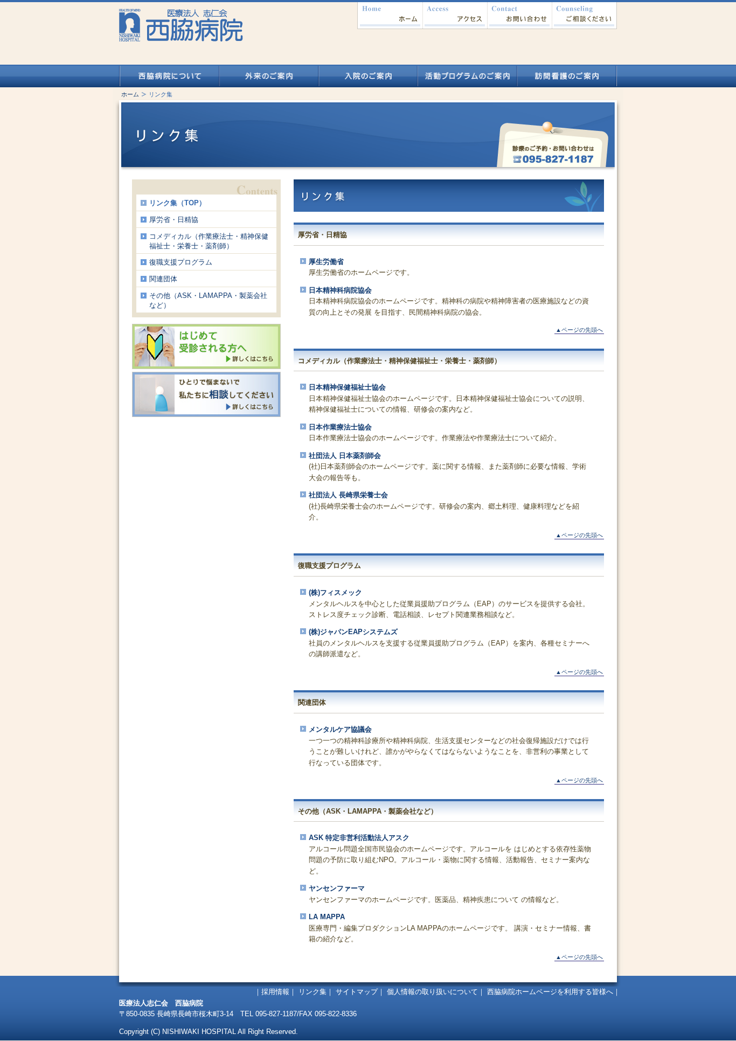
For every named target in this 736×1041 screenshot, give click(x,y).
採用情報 (275, 992)
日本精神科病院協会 (340, 290)
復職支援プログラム (180, 262)
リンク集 (312, 992)
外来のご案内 (268, 76)
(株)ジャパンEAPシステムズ (353, 632)
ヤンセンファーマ (337, 888)
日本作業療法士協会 (340, 427)
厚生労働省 (326, 262)
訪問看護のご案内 (567, 76)
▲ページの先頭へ (579, 330)
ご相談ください (584, 15)
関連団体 (163, 279)
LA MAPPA (327, 917)
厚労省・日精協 (173, 220)
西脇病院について (169, 76)
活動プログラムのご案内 (467, 76)
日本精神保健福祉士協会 (347, 387)
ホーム (389, 15)
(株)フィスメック (335, 592)
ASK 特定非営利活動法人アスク (359, 838)
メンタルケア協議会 (340, 729)
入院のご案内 (368, 76)
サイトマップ (357, 992)
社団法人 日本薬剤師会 (345, 456)
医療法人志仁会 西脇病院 (180, 21)
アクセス (454, 15)
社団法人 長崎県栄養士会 (348, 495)
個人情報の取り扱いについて (432, 992)
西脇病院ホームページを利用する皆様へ (550, 992)
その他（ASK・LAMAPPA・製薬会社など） (208, 300)
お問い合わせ (519, 15)
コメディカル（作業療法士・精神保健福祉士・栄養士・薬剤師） (208, 241)
